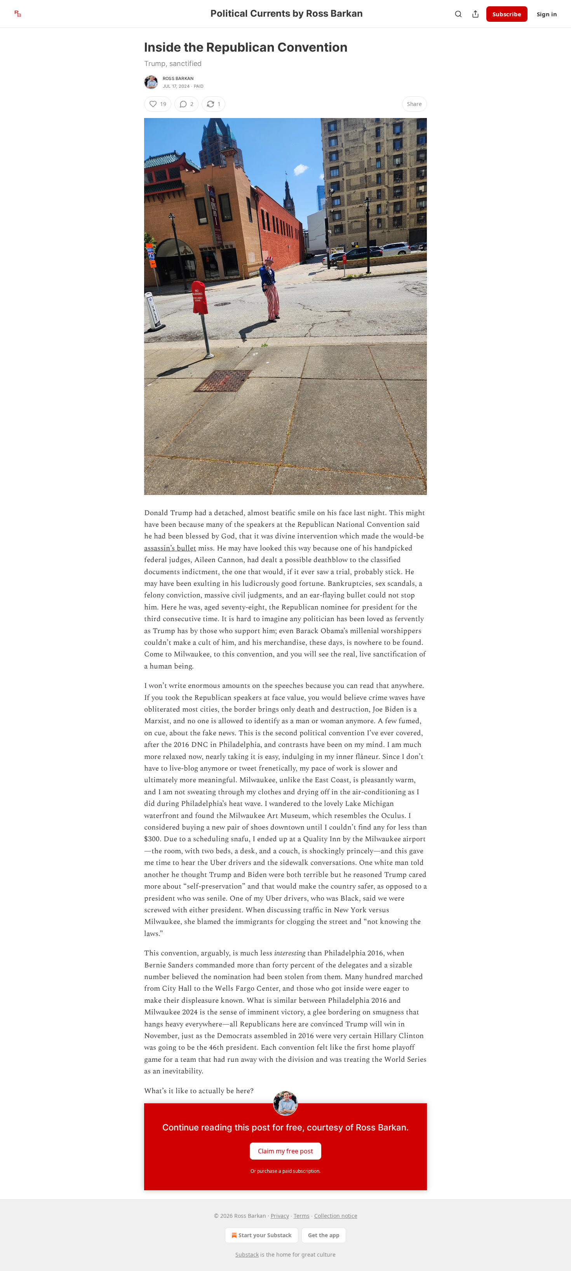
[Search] (458, 14)
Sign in (547, 14)
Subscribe (507, 14)
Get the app (323, 1235)
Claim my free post (285, 1151)
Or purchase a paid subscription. (285, 1171)
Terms (302, 1215)
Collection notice (335, 1215)
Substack (247, 1254)
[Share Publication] (475, 14)
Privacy (280, 1215)
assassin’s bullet (170, 548)
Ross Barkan (178, 78)
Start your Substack (265, 1235)
